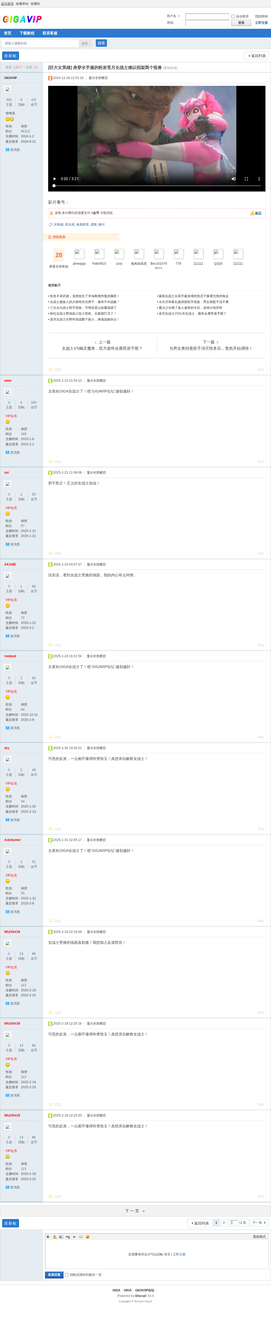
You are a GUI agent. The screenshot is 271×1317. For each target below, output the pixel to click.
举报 (261, 370)
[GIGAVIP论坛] (22, 22)
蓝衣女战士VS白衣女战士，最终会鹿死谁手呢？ (193, 313)
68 (34, 586)
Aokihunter (12, 840)
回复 (58, 370)
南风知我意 (139, 263)
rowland (10, 656)
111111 (198, 263)
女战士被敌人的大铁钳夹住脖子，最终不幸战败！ (85, 302)
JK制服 (58, 224)
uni (6, 472)
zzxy (119, 263)
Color (54, 1236)
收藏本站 (22, 4)
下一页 (257, 1223)
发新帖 (10, 56)
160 (34, 402)
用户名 (171, 16)
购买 (258, 213)
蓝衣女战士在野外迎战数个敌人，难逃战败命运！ (85, 319)
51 (34, 862)
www (7, 380)
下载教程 (27, 33)
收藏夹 (35, 4)
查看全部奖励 (58, 266)
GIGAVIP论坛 (144, 1290)
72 (23, 618)
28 (58, 255)
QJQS (218, 263)
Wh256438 (12, 932)
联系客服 (50, 33)
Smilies (87, 1236)
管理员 (10, 113)
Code (81, 1236)
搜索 (85, 43)
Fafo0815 (99, 263)
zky (7, 748)
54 (23, 801)
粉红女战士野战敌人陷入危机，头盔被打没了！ (83, 313)
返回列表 (258, 56)
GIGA (116, 1290)
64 (23, 709)
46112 (25, 131)
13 (21, 954)
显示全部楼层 (98, 78)
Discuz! (141, 1296)
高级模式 (259, 1237)
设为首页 (7, 4)
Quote (74, 1236)
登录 (167, 1254)
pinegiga (79, 263)
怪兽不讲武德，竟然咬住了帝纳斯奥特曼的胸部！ (85, 296)
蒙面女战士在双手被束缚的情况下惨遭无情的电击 (194, 296)
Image (61, 1236)
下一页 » (135, 1211)
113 (23, 985)
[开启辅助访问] (269, 3)
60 (34, 678)
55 (34, 494)
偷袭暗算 (82, 224)
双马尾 (70, 224)
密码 (170, 23)
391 (9, 100)
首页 (7, 33)
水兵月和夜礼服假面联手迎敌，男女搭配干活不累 (194, 302)
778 (178, 263)
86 (34, 954)
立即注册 (261, 23)
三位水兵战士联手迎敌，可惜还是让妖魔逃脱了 (83, 308)
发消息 (15, 150)
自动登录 (242, 16)
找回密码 (261, 16)
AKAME (10, 564)
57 (23, 526)
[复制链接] (170, 68)
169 (23, 434)
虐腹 (94, 224)
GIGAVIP (10, 78)
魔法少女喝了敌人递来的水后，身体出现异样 (190, 308)
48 (34, 770)
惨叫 (101, 224)
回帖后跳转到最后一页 (86, 1275)
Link (67, 1236)
